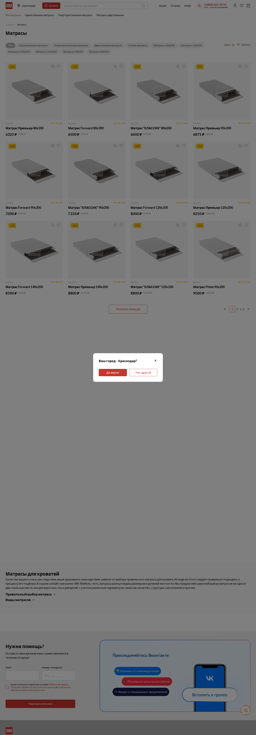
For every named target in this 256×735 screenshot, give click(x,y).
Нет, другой (143, 372)
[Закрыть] (155, 361)
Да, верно (112, 372)
